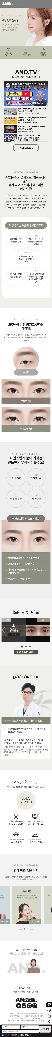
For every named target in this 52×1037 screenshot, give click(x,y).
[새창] (18, 1005)
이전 (20, 929)
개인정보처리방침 (19, 991)
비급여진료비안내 (33, 991)
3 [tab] (30, 646)
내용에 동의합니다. (18, 1035)
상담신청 (45, 1029)
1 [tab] (22, 646)
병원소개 (22, 988)
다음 (32, 929)
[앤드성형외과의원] (26, 1000)
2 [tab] (26, 646)
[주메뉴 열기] (48, 4)
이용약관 (30, 988)
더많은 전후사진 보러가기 (26, 652)
